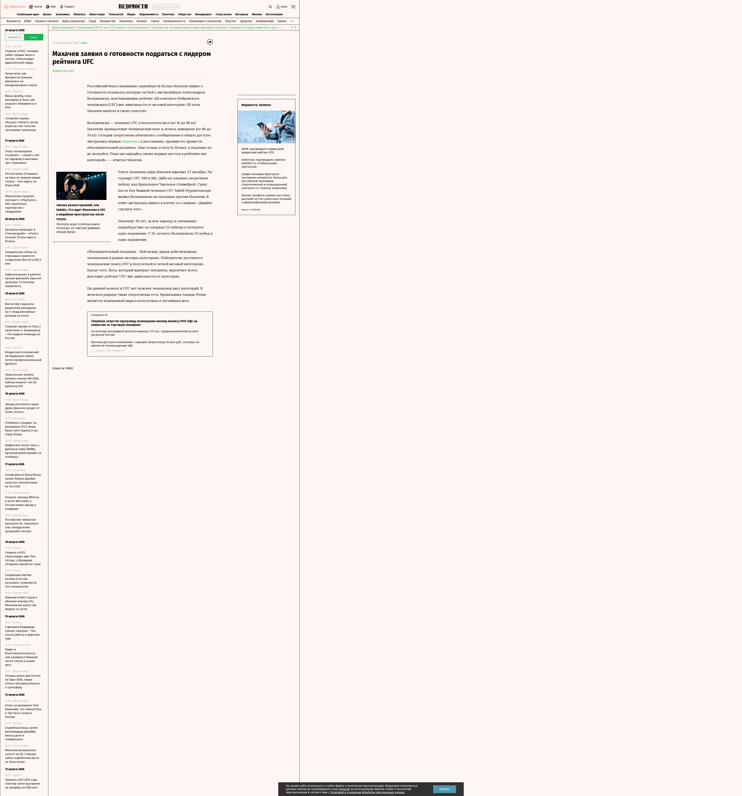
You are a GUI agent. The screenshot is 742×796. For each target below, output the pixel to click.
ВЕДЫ (27, 21)
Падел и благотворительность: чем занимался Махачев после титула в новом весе (21, 657)
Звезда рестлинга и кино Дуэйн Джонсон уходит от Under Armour (22, 408)
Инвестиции (97, 14)
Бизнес (47, 14)
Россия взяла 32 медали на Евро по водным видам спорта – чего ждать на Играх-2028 (22, 179)
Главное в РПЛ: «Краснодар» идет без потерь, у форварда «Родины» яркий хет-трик (23, 558)
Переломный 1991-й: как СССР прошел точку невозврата (113, 27)
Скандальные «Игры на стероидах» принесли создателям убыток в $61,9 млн (23, 257)
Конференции (265, 21)
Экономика (63, 14)
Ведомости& (108, 21)
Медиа (131, 14)
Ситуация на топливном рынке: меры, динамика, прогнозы (189, 27)
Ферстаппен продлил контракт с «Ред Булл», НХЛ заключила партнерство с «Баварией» (21, 203)
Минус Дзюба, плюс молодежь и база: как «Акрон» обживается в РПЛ (20, 101)
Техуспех (230, 21)
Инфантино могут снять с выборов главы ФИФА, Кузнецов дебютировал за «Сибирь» (23, 451)
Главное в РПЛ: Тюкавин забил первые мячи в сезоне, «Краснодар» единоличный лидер (21, 56)
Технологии (116, 14)
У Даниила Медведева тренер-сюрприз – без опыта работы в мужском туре (22, 632)
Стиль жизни (223, 14)
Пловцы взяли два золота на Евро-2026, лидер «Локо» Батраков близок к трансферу (22, 681)
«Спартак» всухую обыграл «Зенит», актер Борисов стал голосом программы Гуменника (21, 124)
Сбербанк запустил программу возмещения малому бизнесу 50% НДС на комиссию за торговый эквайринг (144, 323)
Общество (184, 14)
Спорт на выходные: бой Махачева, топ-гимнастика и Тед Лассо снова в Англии (23, 711)
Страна (155, 21)
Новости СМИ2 (62, 368)
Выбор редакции (63, 27)
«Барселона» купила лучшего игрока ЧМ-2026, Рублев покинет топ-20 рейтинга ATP (22, 380)
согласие (344, 789)
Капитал (142, 21)
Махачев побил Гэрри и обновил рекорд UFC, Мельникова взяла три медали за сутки (21, 603)
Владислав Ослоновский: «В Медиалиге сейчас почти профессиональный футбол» (23, 358)
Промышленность (174, 21)
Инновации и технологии (205, 21)
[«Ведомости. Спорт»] (134, 6)
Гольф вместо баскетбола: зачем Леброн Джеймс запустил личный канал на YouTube (23, 480)
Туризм (281, 21)
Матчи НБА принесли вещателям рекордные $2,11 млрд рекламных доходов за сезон (20, 309)
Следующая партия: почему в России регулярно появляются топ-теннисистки (21, 580)
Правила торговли (46, 21)
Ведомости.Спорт (63, 71)
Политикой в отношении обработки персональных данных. (367, 792)
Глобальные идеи (28, 14)
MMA (84, 43)
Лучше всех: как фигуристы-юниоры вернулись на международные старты (21, 79)
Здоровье (246, 21)
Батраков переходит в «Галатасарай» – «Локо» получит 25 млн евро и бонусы (21, 235)
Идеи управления (73, 21)
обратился (131, 141)
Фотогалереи (274, 14)
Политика (168, 14)
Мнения (257, 14)
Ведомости (13, 21)
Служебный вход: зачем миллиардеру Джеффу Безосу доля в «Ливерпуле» (21, 733)
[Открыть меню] (293, 7)
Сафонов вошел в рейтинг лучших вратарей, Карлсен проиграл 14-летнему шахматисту (23, 280)
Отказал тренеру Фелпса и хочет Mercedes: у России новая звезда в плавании (22, 503)
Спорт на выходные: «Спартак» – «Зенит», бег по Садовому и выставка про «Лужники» (22, 157)
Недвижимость (148, 14)
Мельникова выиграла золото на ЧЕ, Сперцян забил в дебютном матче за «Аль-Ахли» (22, 756)
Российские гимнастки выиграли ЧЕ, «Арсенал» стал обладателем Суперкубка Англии (22, 525)
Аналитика (126, 21)
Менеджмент (203, 14)
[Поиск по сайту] (270, 7)
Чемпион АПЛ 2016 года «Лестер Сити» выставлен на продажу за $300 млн (22, 783)
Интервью (241, 14)
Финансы (80, 14)
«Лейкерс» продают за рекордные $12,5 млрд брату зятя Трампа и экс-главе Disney (22, 428)
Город (92, 21)
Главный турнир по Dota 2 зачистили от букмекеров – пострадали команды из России (23, 332)
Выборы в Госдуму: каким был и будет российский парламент (270, 27)
